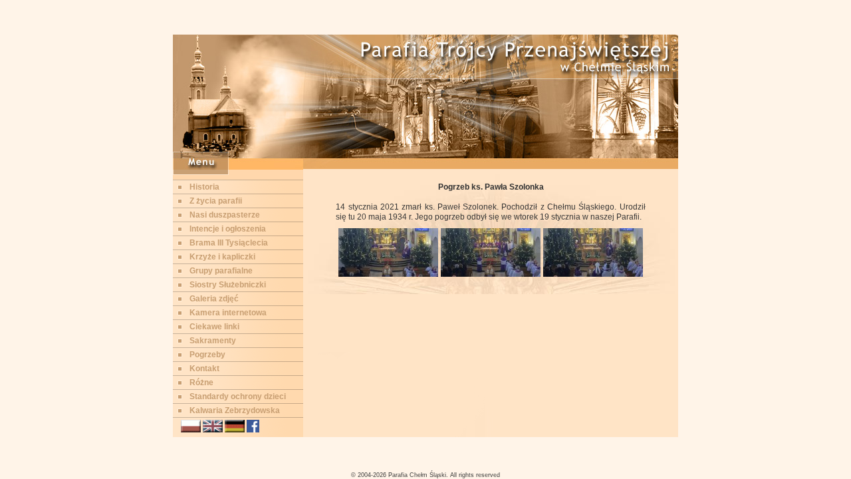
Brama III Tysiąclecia (228, 242)
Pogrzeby (207, 354)
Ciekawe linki (214, 326)
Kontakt (204, 368)
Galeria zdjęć (214, 298)
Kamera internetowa (228, 312)
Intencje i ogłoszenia (227, 229)
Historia (204, 187)
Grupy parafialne (221, 270)
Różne (201, 382)
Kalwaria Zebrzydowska (234, 410)
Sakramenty (212, 340)
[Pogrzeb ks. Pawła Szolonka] (388, 274)
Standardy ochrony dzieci (237, 396)
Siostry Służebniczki (227, 284)
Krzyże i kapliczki (222, 256)
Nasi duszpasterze (224, 215)
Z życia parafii (215, 201)
